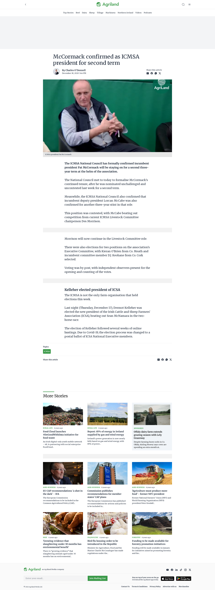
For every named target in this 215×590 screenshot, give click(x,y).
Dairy (84, 13)
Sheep (92, 13)
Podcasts (148, 13)
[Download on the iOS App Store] (167, 578)
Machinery (110, 13)
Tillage (100, 13)
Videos (138, 13)
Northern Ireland (125, 13)
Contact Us (125, 587)
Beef (78, 13)
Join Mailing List (97, 578)
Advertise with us (169, 587)
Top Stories (68, 13)
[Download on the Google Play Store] (183, 578)
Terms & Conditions (139, 587)
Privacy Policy (155, 587)
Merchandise (184, 587)
